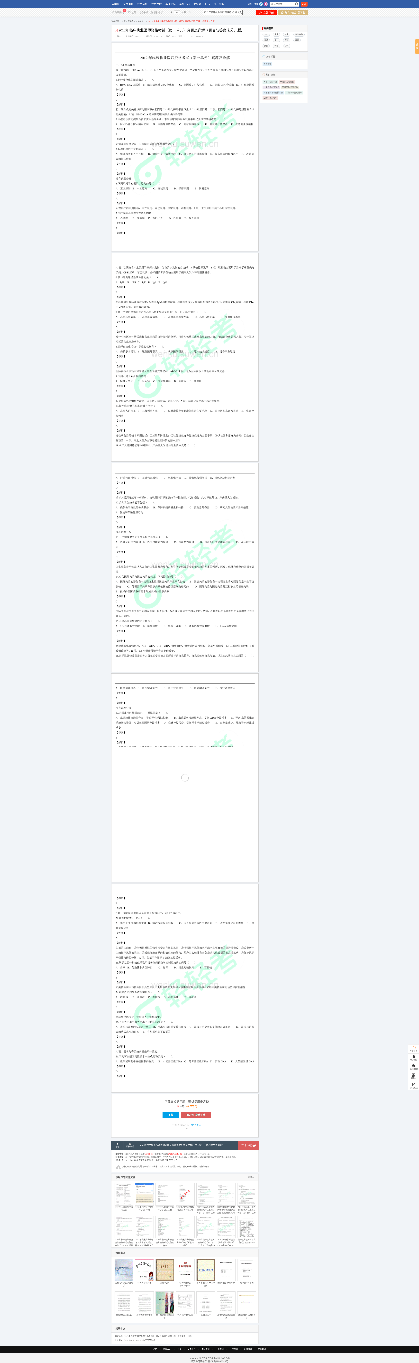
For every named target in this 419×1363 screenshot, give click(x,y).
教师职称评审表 (247, 1283)
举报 (145, 12)
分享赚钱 (120, 12)
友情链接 (248, 1349)
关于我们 (191, 1349)
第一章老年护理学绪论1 (165, 1316)
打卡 (207, 4)
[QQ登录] (266, 4)
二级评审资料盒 (287, 82)
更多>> (251, 1177)
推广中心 (219, 4)
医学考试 (132, 21)
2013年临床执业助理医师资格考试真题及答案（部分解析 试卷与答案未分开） (124, 1244)
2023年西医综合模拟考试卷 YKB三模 (165, 1208)
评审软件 (142, 4)
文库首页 (128, 4)
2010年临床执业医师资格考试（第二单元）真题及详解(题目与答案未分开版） (206, 1244)
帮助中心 (167, 1349)
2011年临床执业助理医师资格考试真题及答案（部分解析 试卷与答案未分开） (246, 1211)
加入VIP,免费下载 (294, 12)
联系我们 (262, 1349)
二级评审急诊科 (270, 98)
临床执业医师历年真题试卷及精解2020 (246, 1241)
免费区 (197, 4)
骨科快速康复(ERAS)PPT (185, 1284)
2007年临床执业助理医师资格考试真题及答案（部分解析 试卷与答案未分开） (206, 1211)
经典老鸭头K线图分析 (246, 1316)
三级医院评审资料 (290, 87)
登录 (256, 4)
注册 (250, 4)
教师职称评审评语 (144, 1315)
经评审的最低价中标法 (226, 1316)
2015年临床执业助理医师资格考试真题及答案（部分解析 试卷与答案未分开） (144, 1244)
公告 (179, 1349)
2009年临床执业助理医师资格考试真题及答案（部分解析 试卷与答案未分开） (226, 1211)
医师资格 (267, 64)
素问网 (115, 4)
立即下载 (268, 12)
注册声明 (220, 1349)
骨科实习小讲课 (144, 1283)
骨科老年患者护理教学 (124, 1284)
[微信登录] (261, 4)
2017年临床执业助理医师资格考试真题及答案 (165, 1243)
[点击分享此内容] (417, 46)
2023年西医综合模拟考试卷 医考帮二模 (185, 1208)
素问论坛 (170, 4)
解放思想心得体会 (124, 1315)
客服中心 (184, 4)
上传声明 (234, 1349)
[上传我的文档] (304, 4)
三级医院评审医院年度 (273, 93)
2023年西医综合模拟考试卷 (124, 1208)
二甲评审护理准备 (271, 87)
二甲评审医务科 (270, 82)
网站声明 (206, 1349)
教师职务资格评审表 (226, 1283)
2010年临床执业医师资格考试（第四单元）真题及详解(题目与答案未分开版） (226, 1244)
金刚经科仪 (206, 1315)
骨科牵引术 (165, 1283)
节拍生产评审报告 (185, 1315)
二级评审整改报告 (294, 93)
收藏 (133, 12)
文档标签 (270, 56)
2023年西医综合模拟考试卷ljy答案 (144, 1208)
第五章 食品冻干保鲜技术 (206, 1284)
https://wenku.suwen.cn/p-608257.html (140, 1340)
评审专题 (156, 4)
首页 (124, 21)
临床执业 (142, 21)
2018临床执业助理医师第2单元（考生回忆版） (185, 1243)
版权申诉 (158, 12)
